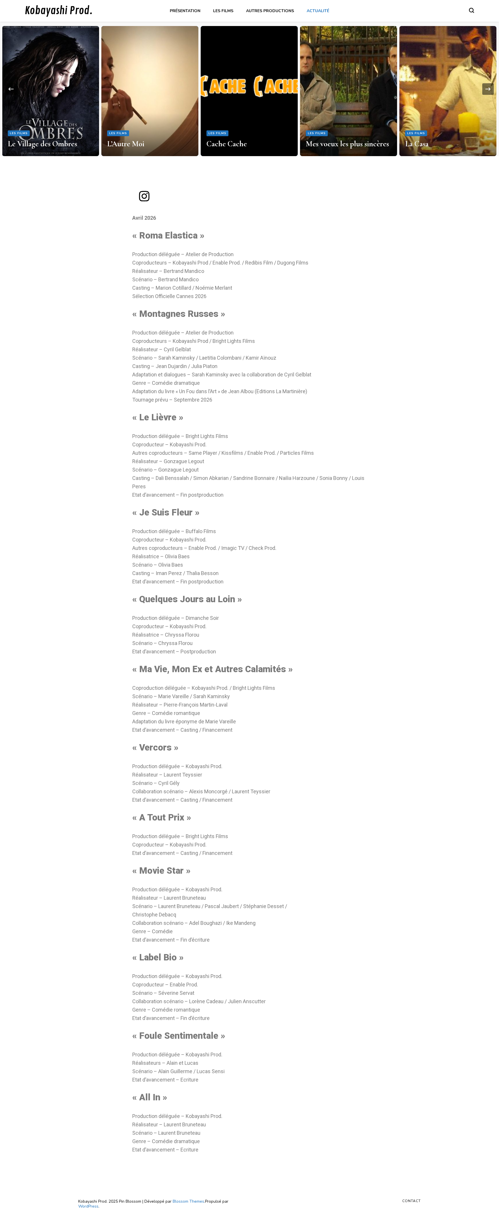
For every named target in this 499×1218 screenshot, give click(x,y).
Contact (411, 1201)
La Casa (417, 144)
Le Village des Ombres (42, 144)
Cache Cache (226, 144)
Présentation (185, 11)
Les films (223, 11)
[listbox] (249, 89)
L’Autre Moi (125, 144)
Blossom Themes (188, 1201)
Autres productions (270, 11)
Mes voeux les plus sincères (347, 144)
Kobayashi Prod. (59, 10)
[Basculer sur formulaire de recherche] (471, 10)
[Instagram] (144, 196)
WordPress (88, 1206)
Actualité (318, 11)
